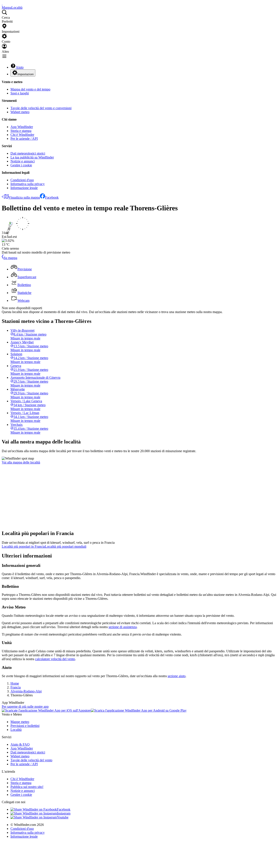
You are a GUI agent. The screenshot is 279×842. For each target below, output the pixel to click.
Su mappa (10, 258)
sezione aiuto (176, 676)
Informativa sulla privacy (27, 184)
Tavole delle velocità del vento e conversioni (40, 108)
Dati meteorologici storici (27, 153)
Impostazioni (25, 74)
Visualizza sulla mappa (24, 197)
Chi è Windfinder (22, 134)
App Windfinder (21, 127)
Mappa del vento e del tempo (30, 89)
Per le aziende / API (24, 138)
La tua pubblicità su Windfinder (32, 157)
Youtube (62, 817)
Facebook (52, 197)
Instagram (63, 813)
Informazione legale (24, 188)
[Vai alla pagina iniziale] (2, 3)
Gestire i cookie (21, 165)
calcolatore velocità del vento (55, 659)
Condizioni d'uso (22, 180)
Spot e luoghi (19, 93)
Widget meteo (19, 112)
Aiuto (20, 67)
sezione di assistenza (123, 627)
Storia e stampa (20, 131)
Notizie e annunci (22, 161)
